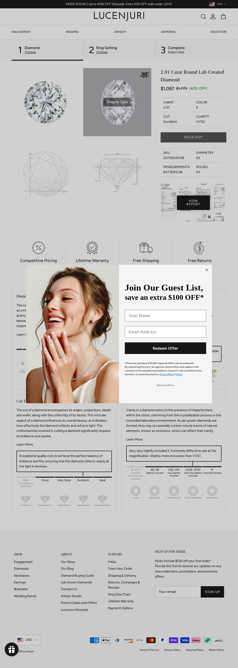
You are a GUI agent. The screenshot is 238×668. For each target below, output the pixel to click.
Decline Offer (165, 385)
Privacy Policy (166, 374)
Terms (179, 374)
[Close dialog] (207, 270)
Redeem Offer (165, 348)
